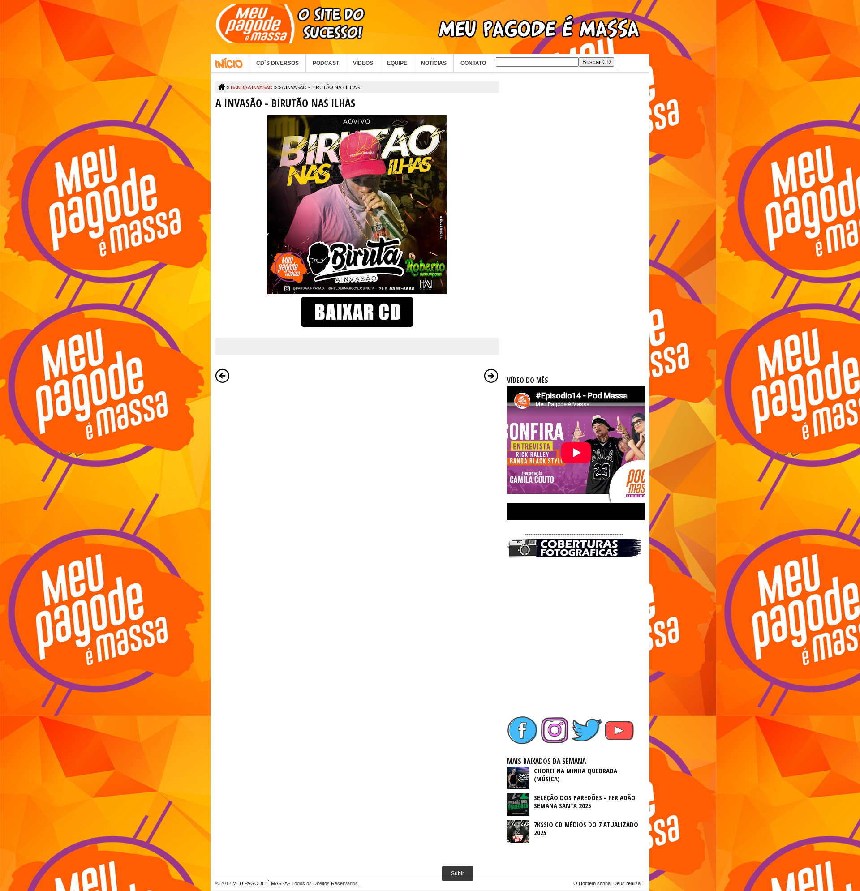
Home (230, 63)
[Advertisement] (574, 215)
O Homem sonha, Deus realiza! (607, 883)
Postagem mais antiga (491, 375)
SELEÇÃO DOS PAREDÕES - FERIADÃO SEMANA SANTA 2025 (585, 801)
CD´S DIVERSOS (277, 63)
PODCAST (326, 63)
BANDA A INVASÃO (252, 87)
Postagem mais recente (222, 375)
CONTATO (473, 63)
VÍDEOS (363, 63)
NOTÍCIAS (434, 63)
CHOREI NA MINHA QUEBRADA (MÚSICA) (575, 774)
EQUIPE (397, 63)
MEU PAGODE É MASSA (259, 883)
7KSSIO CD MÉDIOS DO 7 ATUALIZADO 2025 (586, 828)
